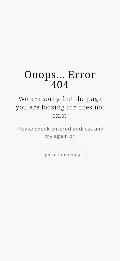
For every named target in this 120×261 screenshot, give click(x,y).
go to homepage (63, 154)
